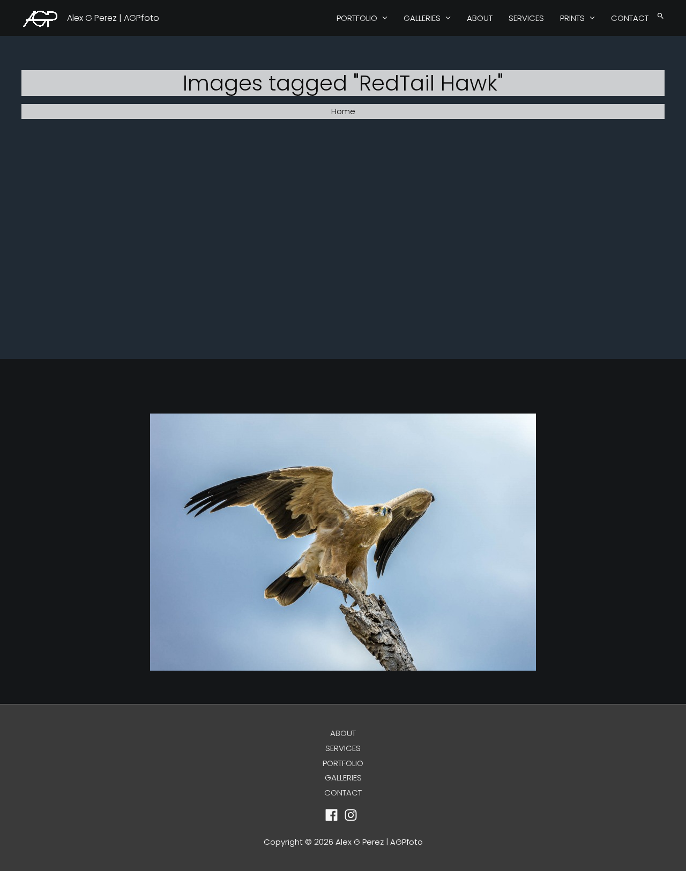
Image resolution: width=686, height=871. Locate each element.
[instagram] (353, 815)
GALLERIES (422, 18)
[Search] (661, 16)
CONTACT (629, 18)
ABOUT (480, 18)
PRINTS (572, 18)
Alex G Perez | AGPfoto (113, 18)
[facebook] (333, 815)
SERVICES (526, 18)
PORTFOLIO (357, 18)
